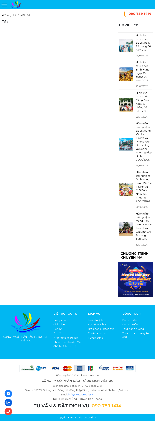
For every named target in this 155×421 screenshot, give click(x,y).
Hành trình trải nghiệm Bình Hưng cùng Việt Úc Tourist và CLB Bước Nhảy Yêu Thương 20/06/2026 (144, 189)
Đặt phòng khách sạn (101, 329)
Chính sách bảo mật (65, 346)
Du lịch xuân (130, 324)
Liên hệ (57, 329)
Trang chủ (10, 15)
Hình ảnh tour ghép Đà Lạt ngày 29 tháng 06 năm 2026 (143, 45)
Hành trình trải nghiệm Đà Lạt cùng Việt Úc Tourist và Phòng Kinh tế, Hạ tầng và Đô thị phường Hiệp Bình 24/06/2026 (144, 144)
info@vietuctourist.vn (81, 394)
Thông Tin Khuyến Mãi (67, 342)
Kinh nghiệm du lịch (65, 337)
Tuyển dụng (95, 337)
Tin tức (57, 333)
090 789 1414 (140, 13)
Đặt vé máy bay (97, 324)
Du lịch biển (129, 320)
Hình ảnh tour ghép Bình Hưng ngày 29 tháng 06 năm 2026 (142, 74)
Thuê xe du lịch (97, 333)
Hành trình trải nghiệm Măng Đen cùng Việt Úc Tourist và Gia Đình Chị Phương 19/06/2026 (144, 229)
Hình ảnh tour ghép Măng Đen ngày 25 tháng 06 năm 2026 (142, 105)
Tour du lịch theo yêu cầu (135, 335)
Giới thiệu (59, 324)
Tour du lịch (95, 320)
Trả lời (21, 15)
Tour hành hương (133, 329)
